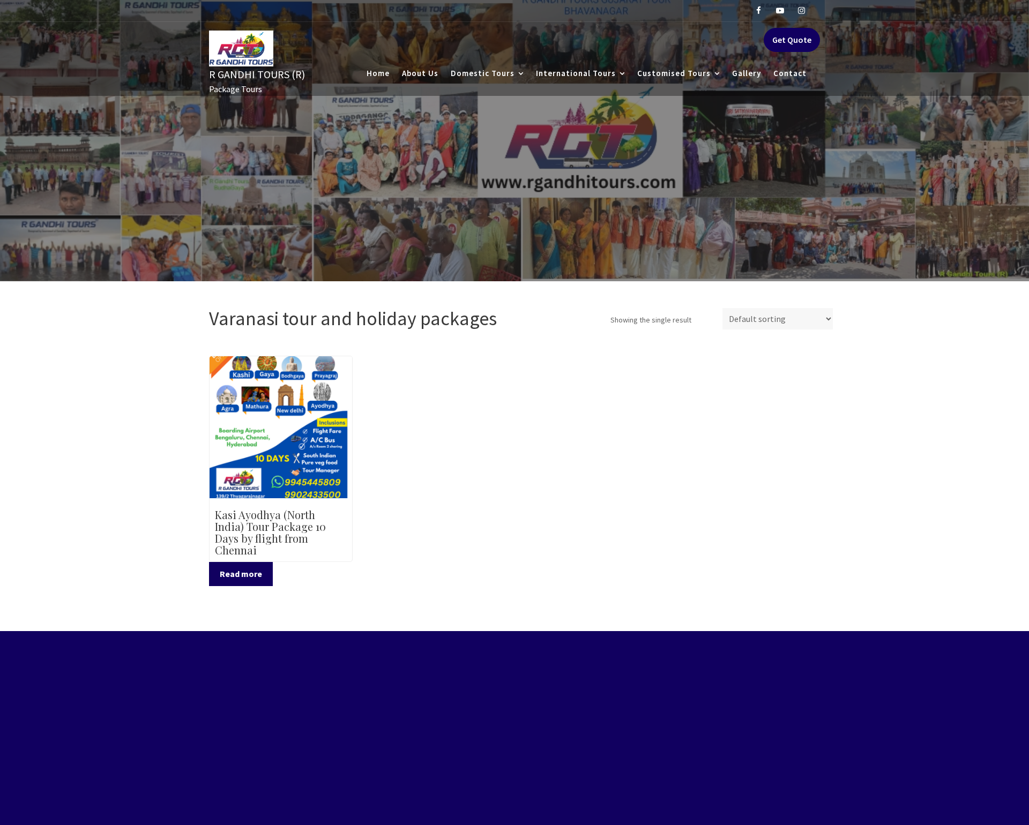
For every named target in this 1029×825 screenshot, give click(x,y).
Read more (241, 573)
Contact (790, 73)
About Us (420, 73)
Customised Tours (674, 73)
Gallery (746, 73)
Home (378, 73)
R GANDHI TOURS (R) (257, 74)
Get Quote (791, 39)
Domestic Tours (482, 73)
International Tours (576, 73)
